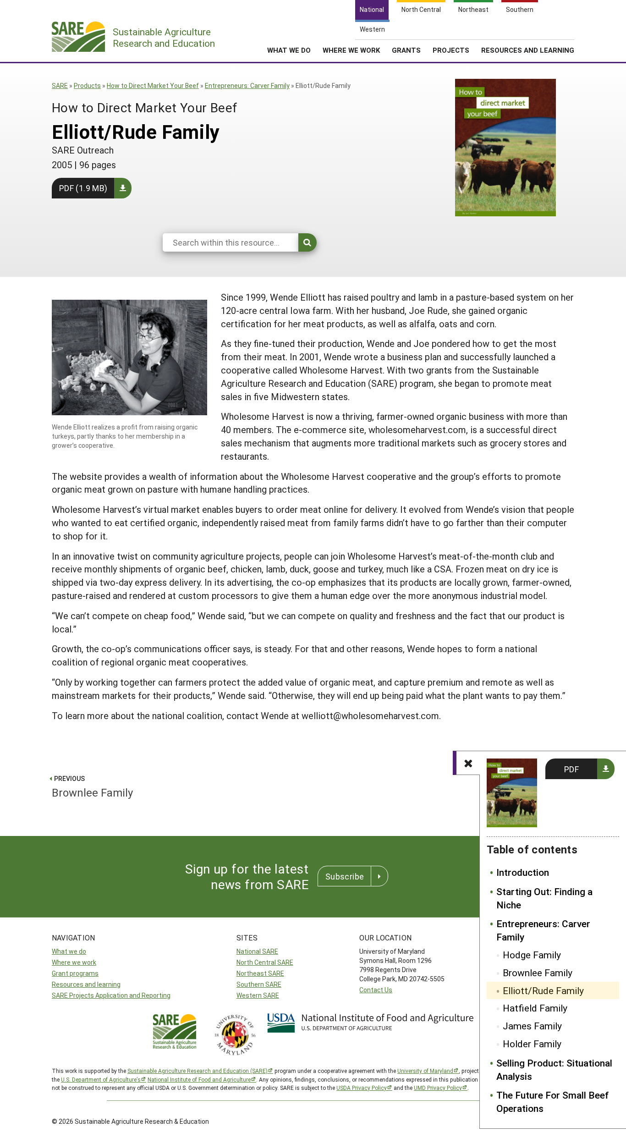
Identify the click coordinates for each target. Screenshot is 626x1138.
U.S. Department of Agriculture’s (101, 1079)
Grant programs (75, 973)
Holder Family (532, 1043)
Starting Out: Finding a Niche (544, 898)
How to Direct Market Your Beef (153, 85)
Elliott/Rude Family (543, 990)
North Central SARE (264, 962)
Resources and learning (86, 984)
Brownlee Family (537, 972)
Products (87, 85)
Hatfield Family (535, 1007)
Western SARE (257, 995)
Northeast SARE (260, 973)
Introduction (522, 872)
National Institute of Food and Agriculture (199, 1079)
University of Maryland (425, 1070)
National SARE (257, 951)
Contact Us (375, 989)
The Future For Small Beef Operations (552, 1102)
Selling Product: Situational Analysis (554, 1069)
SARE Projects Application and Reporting (111, 995)
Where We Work (351, 50)
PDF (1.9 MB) (83, 187)
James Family (532, 1025)
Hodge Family (532, 954)
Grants (406, 50)
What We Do (289, 50)
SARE (60, 85)
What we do (69, 951)
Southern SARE (258, 984)
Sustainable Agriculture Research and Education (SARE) (197, 1070)
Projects (451, 50)
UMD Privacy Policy (438, 1087)
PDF (571, 769)
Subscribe (344, 876)
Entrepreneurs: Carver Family (247, 85)
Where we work (74, 962)
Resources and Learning (527, 50)
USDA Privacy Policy (361, 1087)
